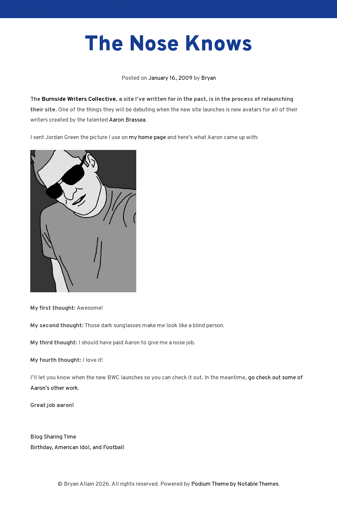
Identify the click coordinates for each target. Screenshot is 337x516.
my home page (147, 137)
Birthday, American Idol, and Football (77, 447)
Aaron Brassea (127, 120)
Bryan (208, 78)
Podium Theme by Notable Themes (234, 484)
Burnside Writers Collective (79, 99)
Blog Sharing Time (53, 437)
